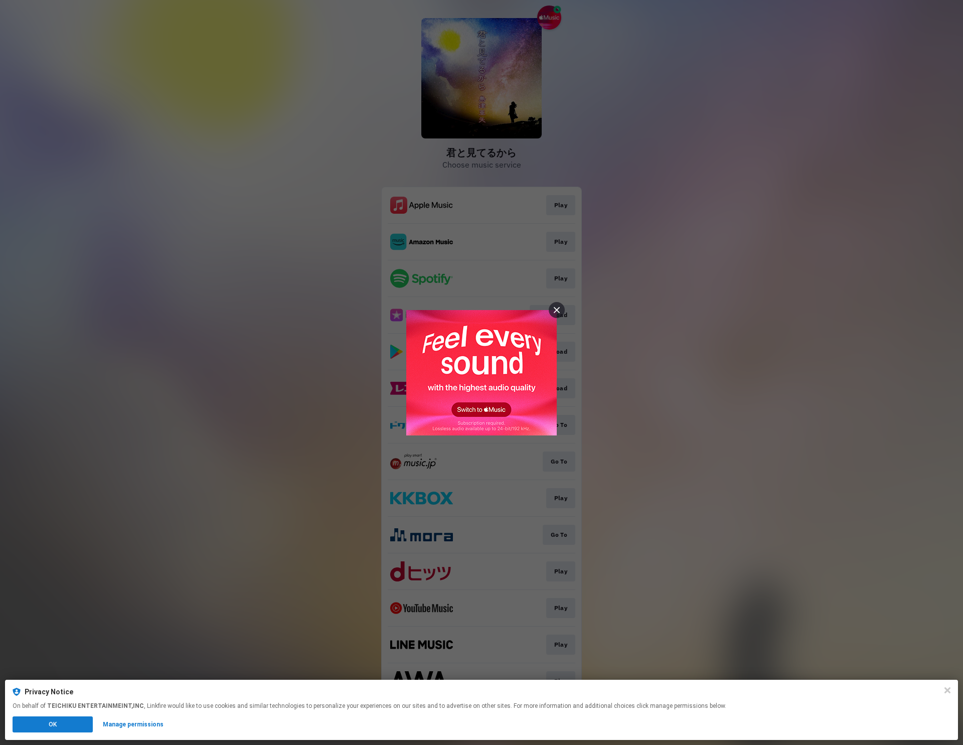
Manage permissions (133, 724)
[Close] (947, 690)
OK (53, 724)
